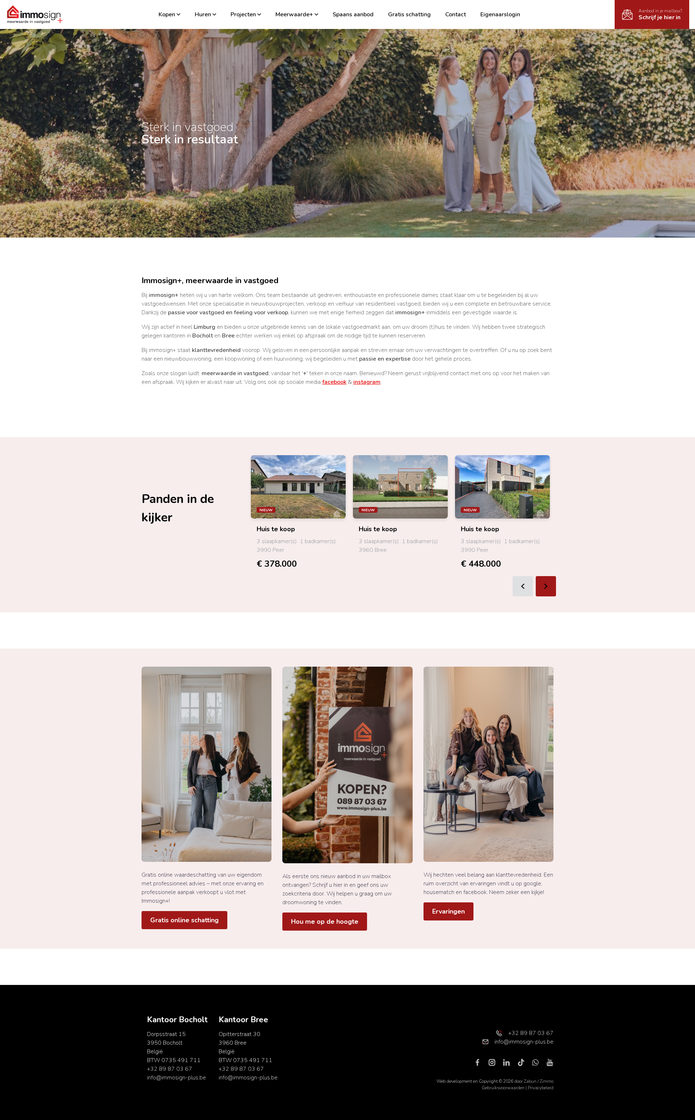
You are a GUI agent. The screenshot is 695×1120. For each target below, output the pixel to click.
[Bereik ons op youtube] (549, 1062)
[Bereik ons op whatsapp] (538, 1062)
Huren (203, 14)
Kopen (167, 14)
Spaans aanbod (353, 14)
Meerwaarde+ (294, 14)
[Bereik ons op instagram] (494, 1062)
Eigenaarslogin (500, 14)
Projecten (243, 14)
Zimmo (546, 1081)
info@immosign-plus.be (176, 1078)
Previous (523, 586)
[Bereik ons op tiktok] (523, 1062)
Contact (455, 14)
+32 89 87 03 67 (169, 1069)
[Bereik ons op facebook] (480, 1062)
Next (546, 586)
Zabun (530, 1081)
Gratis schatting (409, 14)
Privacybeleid (540, 1088)
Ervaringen (448, 911)
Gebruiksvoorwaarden (504, 1088)
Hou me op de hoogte (324, 921)
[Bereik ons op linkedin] (509, 1062)
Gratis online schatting (184, 920)
